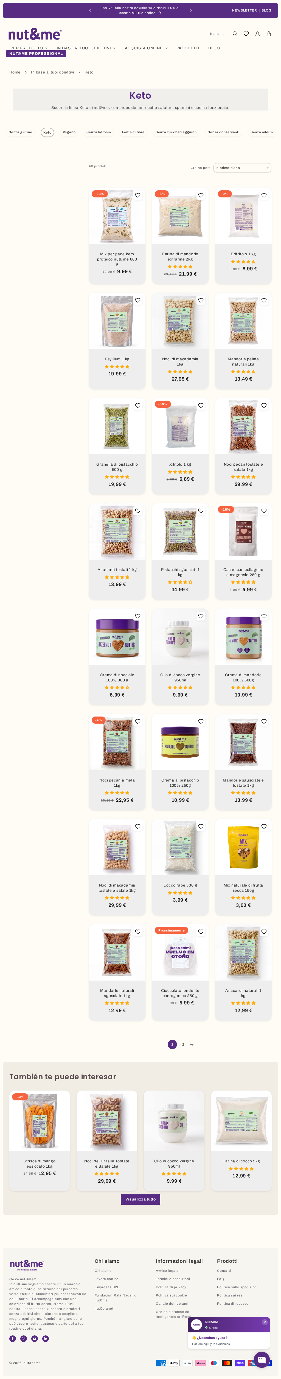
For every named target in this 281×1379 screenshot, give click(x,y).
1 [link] (172, 1044)
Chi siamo (103, 1271)
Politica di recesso (233, 1304)
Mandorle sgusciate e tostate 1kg (243, 783)
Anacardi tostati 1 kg (117, 570)
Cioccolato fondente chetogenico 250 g (180, 993)
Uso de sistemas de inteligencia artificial (173, 1314)
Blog (267, 10)
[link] (141, 1199)
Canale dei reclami (172, 1304)
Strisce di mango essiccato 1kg (40, 1163)
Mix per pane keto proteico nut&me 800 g (117, 259)
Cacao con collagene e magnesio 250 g (243, 572)
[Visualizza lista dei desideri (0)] (246, 34)
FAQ (220, 1279)
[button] (235, 34)
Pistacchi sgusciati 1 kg (180, 572)
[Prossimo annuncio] (191, 10)
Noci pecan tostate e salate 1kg (243, 467)
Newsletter (244, 10)
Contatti (224, 1271)
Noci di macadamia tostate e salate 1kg (117, 888)
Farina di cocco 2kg (241, 1161)
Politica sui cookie (171, 1295)
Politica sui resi (230, 1295)
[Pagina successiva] (191, 1044)
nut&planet (104, 1308)
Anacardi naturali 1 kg (243, 993)
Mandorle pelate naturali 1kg (243, 361)
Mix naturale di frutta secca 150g (243, 888)
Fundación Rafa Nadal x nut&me (115, 1297)
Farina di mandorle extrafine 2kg (180, 256)
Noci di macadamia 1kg (180, 361)
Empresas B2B (107, 1287)
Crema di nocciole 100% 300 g (117, 677)
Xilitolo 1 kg (180, 464)
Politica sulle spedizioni (237, 1287)
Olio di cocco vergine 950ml (180, 677)
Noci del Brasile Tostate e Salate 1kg (107, 1163)
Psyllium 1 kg (117, 359)
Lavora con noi (107, 1279)
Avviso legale (167, 1271)
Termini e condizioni (173, 1279)
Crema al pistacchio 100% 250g (180, 783)
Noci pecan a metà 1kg (117, 783)
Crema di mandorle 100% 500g (243, 677)
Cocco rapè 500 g (180, 885)
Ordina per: (200, 168)
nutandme (32, 1363)
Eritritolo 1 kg (243, 254)
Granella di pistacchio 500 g (117, 467)
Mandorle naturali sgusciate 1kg (117, 993)
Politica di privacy (171, 1287)
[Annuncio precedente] (90, 10)
